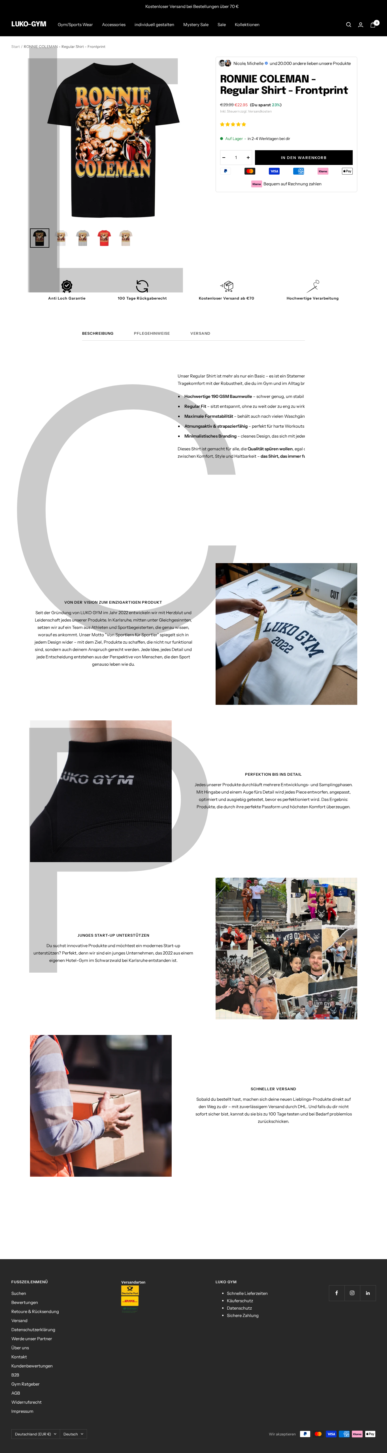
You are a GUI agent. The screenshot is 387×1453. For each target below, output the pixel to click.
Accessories (114, 24)
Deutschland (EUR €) (33, 1434)
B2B (15, 1375)
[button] (233, 124)
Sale (222, 24)
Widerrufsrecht (26, 1402)
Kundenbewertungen (32, 1366)
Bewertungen (24, 1302)
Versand (200, 333)
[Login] (360, 24)
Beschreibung (98, 333)
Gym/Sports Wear (75, 24)
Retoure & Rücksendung (35, 1311)
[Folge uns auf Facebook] (337, 1293)
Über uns (20, 1347)
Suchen (18, 1293)
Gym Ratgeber (25, 1384)
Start (15, 46)
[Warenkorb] (373, 24)
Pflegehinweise (152, 333)
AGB (15, 1393)
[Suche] (348, 24)
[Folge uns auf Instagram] (352, 1293)
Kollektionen (247, 24)
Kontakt (19, 1356)
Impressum (22, 1411)
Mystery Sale (196, 24)
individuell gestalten (154, 24)
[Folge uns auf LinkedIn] (368, 1293)
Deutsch (70, 1434)
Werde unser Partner (31, 1338)
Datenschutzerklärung (33, 1329)
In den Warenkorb (304, 157)
